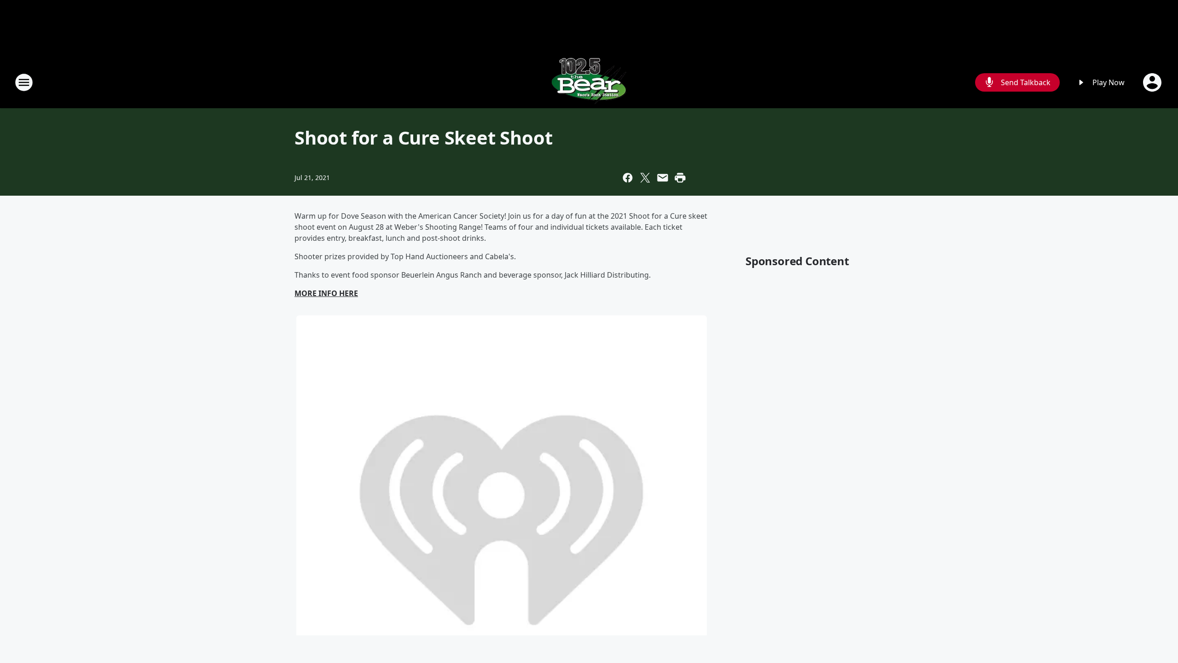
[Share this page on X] (645, 177)
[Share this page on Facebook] (627, 177)
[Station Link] (589, 82)
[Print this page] (680, 177)
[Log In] (1153, 82)
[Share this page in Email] (662, 177)
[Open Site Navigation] (24, 82)
